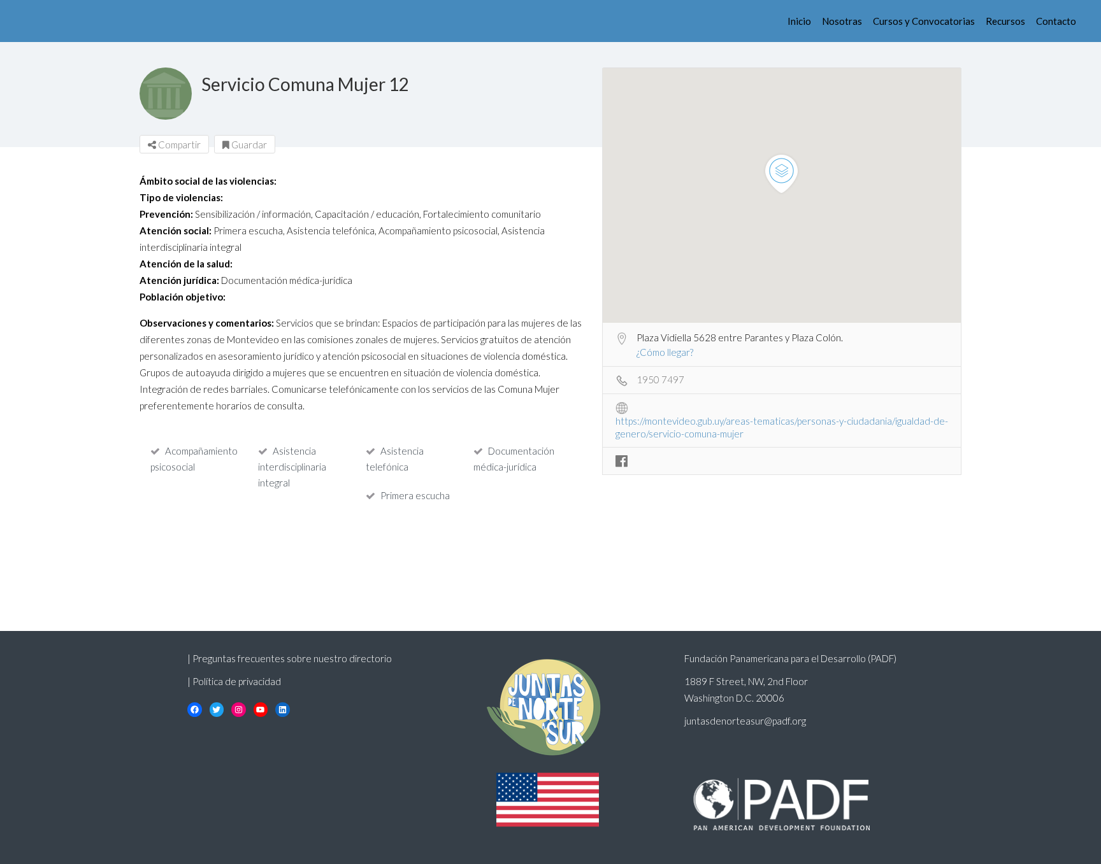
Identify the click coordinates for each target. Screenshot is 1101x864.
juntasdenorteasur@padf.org (745, 720)
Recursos (1005, 21)
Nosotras (842, 21)
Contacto (1056, 21)
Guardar (248, 144)
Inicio (799, 21)
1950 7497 (660, 379)
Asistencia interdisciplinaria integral (292, 466)
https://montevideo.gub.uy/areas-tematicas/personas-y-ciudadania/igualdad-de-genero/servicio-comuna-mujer (781, 421)
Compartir (178, 144)
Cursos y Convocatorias (924, 21)
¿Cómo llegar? (665, 352)
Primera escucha (415, 495)
